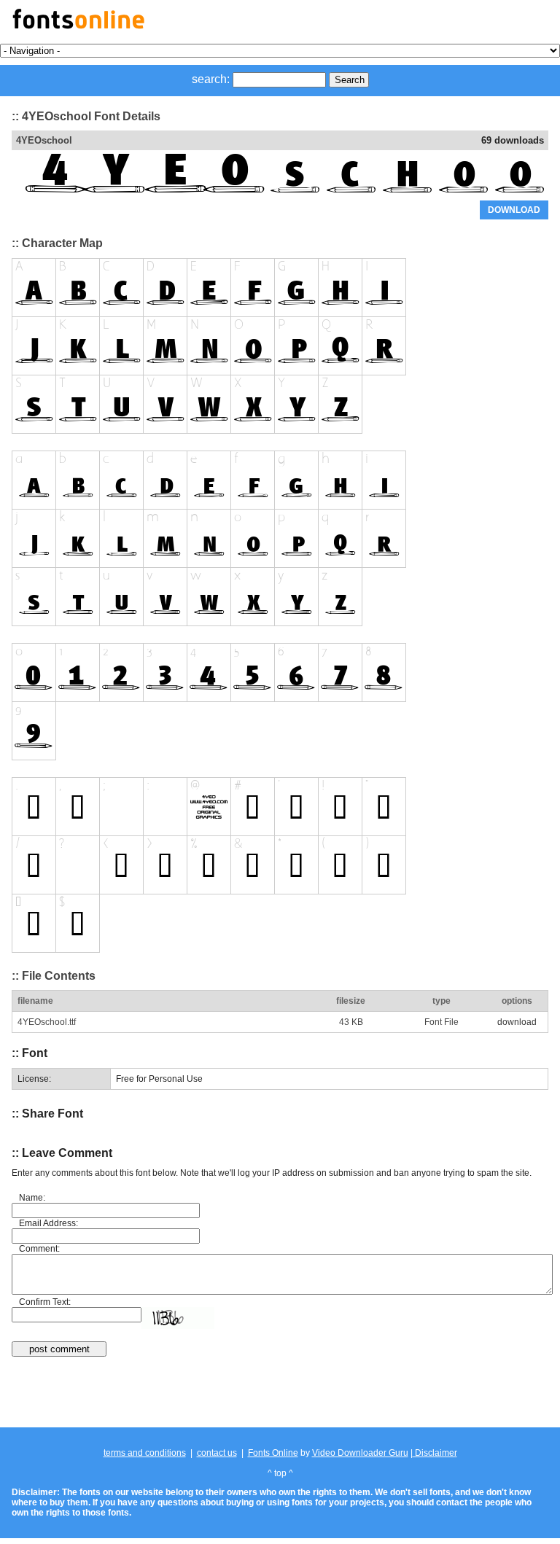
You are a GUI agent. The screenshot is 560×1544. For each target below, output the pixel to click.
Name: (32, 1198)
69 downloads (512, 140)
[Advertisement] (280, 1393)
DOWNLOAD (514, 210)
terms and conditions (145, 1453)
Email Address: (48, 1223)
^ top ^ (280, 1473)
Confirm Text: (45, 1302)
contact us (217, 1453)
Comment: (39, 1249)
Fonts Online (273, 1453)
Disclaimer (435, 1453)
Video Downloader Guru (360, 1453)
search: (211, 79)
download (517, 1022)
